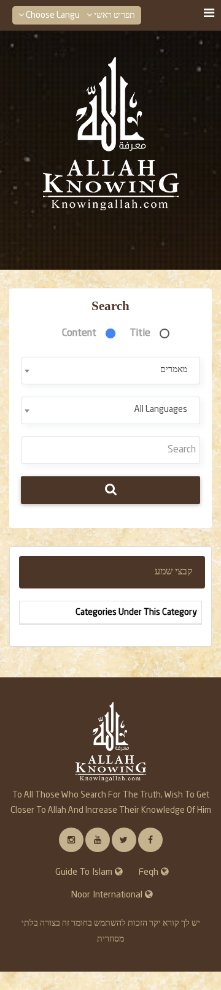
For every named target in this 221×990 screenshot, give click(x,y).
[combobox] (110, 370)
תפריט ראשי (113, 15)
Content (79, 333)
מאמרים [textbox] (173, 369)
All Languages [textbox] (160, 409)
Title (140, 333)
